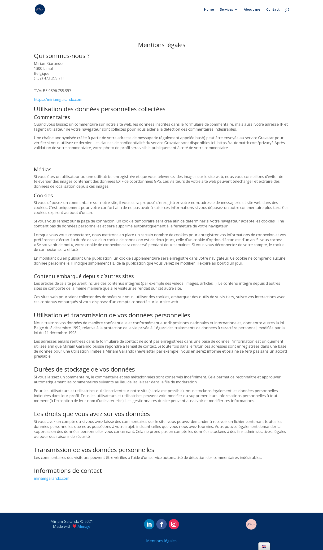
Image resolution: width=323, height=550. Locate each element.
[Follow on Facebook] (161, 524)
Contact (273, 10)
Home (209, 10)
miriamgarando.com (51, 478)
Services (226, 10)
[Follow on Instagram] (174, 524)
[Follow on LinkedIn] (149, 524)
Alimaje (84, 526)
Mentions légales (161, 540)
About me (252, 10)
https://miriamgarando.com (58, 99)
